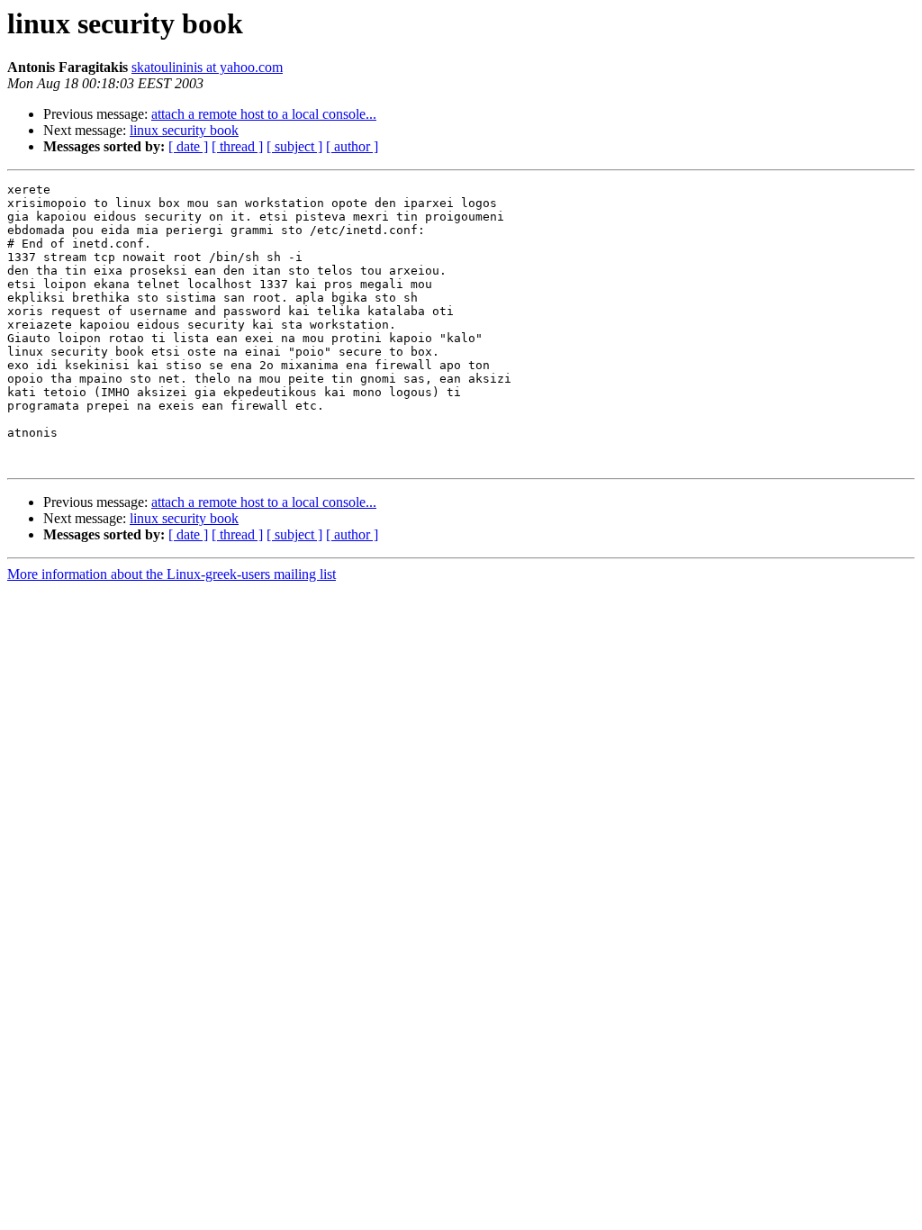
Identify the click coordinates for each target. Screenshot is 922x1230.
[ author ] (352, 146)
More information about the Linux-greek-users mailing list (171, 574)
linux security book (184, 130)
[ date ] (188, 146)
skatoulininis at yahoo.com (207, 67)
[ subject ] (294, 146)
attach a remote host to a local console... (263, 114)
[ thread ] (237, 146)
